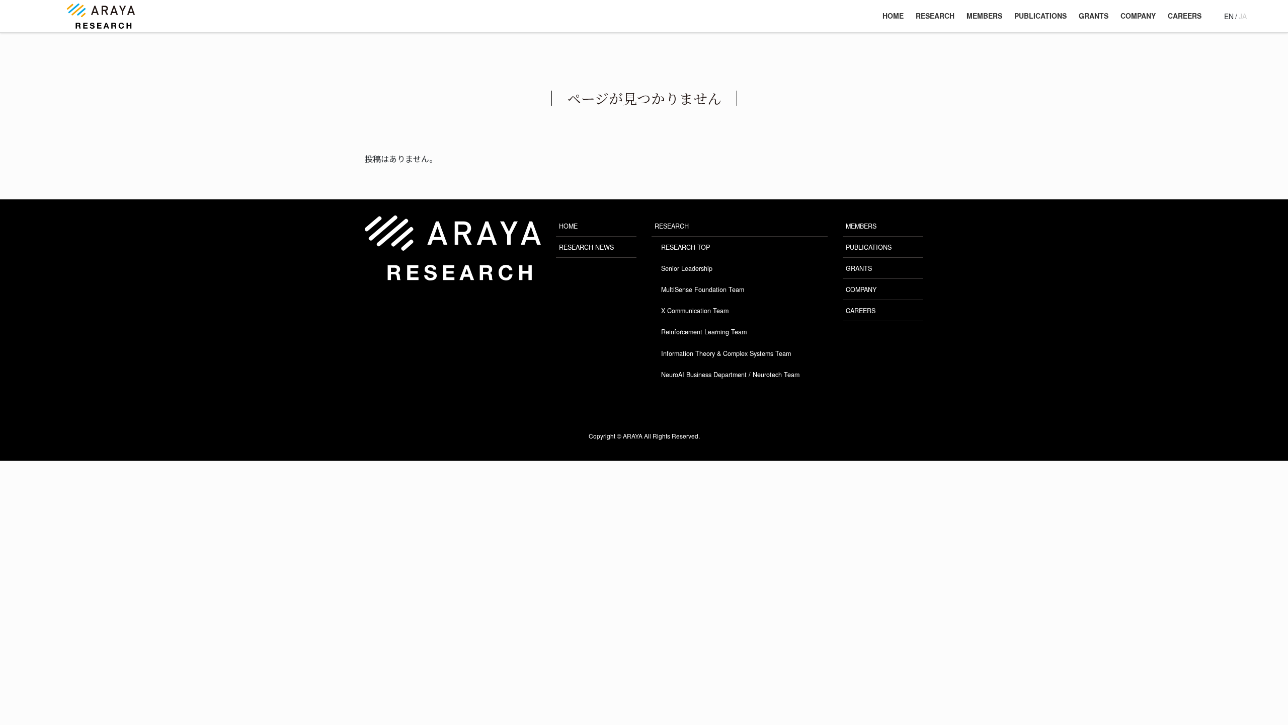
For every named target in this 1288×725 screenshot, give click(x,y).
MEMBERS (861, 226)
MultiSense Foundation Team (702, 289)
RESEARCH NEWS (586, 247)
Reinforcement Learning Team (704, 331)
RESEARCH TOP (685, 247)
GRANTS (859, 268)
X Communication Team (695, 310)
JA (1243, 16)
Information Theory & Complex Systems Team (726, 353)
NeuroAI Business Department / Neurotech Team (730, 374)
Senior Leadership (686, 268)
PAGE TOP (1245, 687)
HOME (568, 226)
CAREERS (860, 310)
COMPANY (861, 289)
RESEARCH (672, 226)
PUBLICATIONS (869, 247)
